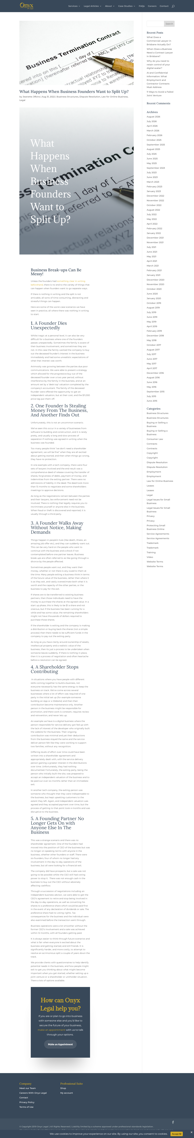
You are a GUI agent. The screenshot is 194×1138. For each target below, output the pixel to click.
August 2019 (153, 307)
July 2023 (152, 172)
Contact (164, 6)
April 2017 (152, 368)
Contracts (152, 443)
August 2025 (153, 149)
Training (151, 552)
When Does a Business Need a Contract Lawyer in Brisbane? (160, 53)
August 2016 (153, 377)
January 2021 (153, 275)
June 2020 (152, 293)
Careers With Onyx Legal (33, 1093)
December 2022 (155, 195)
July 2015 (151, 396)
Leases (150, 485)
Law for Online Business (114, 96)
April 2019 (152, 326)
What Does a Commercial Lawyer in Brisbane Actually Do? (159, 41)
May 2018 (151, 340)
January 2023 (154, 191)
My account (66, 1093)
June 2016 (152, 382)
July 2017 (151, 354)
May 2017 (151, 363)
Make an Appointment (60, 1044)
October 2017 (154, 345)
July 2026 (152, 121)
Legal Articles (91, 6)
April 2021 (152, 261)
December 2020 (155, 279)
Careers (152, 6)
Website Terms (155, 561)
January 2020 (154, 298)
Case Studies (125, 6)
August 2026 (153, 116)
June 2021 (152, 251)
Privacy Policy (26, 1102)
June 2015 (152, 400)
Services (72, 6)
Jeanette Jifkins (31, 96)
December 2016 (155, 373)
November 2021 (155, 242)
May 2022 (152, 219)
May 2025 (152, 163)
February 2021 (154, 270)
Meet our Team (27, 1088)
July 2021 (151, 247)
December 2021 (155, 237)
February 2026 (154, 135)
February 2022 (154, 228)
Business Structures (67, 96)
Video (150, 557)
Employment (154, 471)
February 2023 (154, 186)
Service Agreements (158, 533)
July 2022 (152, 214)
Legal (22, 100)
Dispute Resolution (89, 96)
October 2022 (154, 205)
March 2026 (153, 130)
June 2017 (152, 359)
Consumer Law (155, 439)
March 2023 (153, 182)
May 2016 (151, 387)
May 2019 (151, 321)
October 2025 (154, 140)
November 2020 (155, 284)
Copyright (152, 453)
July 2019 (151, 312)
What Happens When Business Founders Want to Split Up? (74, 91)
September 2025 (156, 144)
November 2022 (155, 200)
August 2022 (153, 210)
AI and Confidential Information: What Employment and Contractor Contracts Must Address (158, 80)
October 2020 (154, 289)
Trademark (153, 543)
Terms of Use (26, 1107)
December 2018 (155, 335)
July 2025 (152, 154)
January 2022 (154, 233)
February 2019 (154, 331)
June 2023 (152, 177)
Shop (63, 1088)
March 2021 (153, 265)
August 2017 (153, 349)
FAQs (142, 6)
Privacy (151, 516)
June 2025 (152, 158)
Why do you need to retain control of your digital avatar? (158, 65)
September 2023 (156, 168)
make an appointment (51, 1029)
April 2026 (152, 126)
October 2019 (154, 303)
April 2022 (152, 223)
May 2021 (151, 256)
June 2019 (152, 317)
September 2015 (155, 391)
